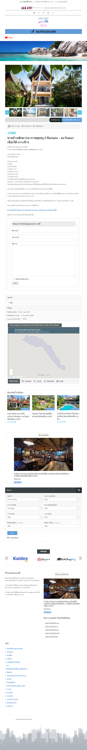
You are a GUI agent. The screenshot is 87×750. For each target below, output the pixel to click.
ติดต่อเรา (9, 672)
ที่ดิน (11, 302)
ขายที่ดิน (9, 655)
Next (78, 86)
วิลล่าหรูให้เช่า (11, 682)
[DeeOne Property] (43, 22)
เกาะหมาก (10, 692)
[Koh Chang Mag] (43, 559)
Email (61, 381)
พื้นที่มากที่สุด (52, 523)
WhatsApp (50, 381)
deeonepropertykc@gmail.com (55, 8)
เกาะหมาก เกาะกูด (12, 699)
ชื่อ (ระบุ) (15, 230)
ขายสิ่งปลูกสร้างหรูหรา (13, 662)
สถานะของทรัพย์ (49, 496)
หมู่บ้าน (9, 496)
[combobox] (25, 499)
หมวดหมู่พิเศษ (13, 537)
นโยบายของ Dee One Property (16, 675)
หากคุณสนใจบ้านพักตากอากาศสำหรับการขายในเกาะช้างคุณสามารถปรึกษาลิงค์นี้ (32, 210)
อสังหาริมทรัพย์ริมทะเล (52, 623)
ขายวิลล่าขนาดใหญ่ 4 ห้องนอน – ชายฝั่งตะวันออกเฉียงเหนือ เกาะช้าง (68, 416)
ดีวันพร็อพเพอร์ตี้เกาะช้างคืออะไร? (17, 669)
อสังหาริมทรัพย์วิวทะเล (52, 630)
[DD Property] (20, 559)
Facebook (28, 381)
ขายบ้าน (9, 658)
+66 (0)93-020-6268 (46, 31)
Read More (17, 479)
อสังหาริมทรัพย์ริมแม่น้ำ (52, 633)
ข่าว (8, 665)
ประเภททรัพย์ (11, 505)
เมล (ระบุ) (15, 237)
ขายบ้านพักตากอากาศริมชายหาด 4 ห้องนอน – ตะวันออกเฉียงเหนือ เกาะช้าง (18, 416)
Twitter (39, 381)
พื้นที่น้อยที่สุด (15, 523)
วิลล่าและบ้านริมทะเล (51, 626)
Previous (9, 86)
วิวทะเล (11, 133)
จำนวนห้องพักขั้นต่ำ (50, 505)
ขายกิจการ (10, 652)
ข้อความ (14, 244)
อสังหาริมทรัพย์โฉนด (51, 636)
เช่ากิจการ (10, 706)
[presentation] (6, 558)
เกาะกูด (9, 689)
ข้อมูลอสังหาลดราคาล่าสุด (15, 648)
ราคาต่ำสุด (11, 514)
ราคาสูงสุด (47, 514)
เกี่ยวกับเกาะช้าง (11, 702)
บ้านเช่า (9, 679)
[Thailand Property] (66, 559)
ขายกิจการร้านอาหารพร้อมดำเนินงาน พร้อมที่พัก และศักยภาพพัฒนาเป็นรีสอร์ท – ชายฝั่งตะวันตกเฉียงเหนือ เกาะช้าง (62, 604)
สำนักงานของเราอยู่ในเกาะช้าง (16, 686)
